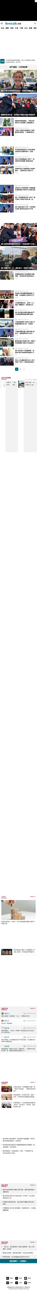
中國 (21, 28)
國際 (7, 28)
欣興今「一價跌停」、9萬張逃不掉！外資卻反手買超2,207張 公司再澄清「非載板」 (11, 384)
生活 (26, 28)
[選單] (1, 23)
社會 (16, 28)
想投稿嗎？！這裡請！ (18, 1261)
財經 (12, 28)
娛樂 (30, 28)
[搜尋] (35, 23)
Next (24, 369)
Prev (13, 369)
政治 (2, 28)
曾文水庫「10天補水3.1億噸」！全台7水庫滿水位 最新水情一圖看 (30, 384)
